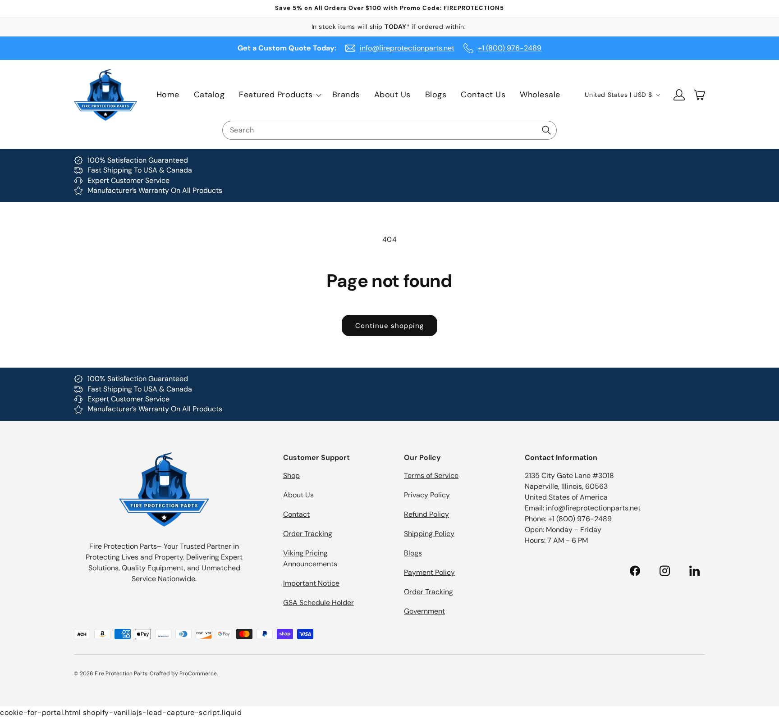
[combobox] (389, 130)
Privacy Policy (427, 495)
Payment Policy (429, 572)
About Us (298, 495)
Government (424, 611)
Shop (291, 475)
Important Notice (311, 583)
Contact (296, 514)
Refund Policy (426, 514)
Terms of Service (431, 475)
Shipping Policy (429, 533)
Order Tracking (307, 533)
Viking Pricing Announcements (310, 558)
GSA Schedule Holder (318, 602)
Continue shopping (389, 325)
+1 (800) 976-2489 (509, 48)
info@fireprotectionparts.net (407, 48)
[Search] (546, 130)
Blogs (413, 553)
